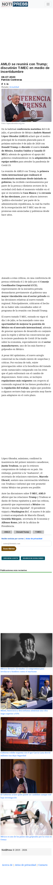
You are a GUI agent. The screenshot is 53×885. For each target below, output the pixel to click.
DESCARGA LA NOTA (10, 558)
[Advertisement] (26, 38)
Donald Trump (22, 532)
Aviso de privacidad (34, 538)
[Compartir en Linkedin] (7, 83)
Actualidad (14, 87)
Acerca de (7, 864)
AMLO (7, 532)
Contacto (42, 864)
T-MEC (38, 532)
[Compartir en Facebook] (2, 83)
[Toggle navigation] (48, 4)
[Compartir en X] (5, 83)
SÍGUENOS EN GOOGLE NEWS (32, 558)
